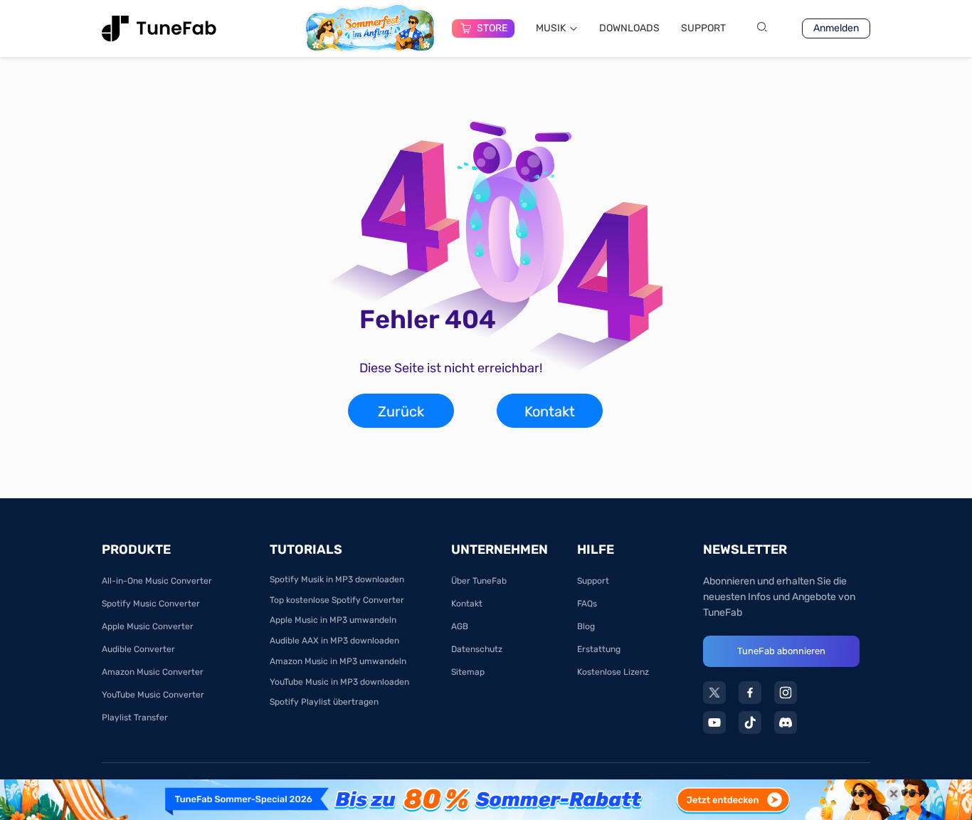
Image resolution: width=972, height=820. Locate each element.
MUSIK (551, 28)
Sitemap (468, 672)
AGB (459, 626)
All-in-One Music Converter (157, 581)
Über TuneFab (479, 581)
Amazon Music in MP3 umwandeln (338, 661)
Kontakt (549, 411)
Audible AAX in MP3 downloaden (334, 641)
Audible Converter (138, 649)
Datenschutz (476, 649)
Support (593, 581)
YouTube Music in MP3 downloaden (339, 682)
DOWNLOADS (629, 28)
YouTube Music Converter (153, 695)
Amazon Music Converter (153, 672)
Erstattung (598, 649)
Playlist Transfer (135, 717)
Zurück (401, 411)
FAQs (587, 604)
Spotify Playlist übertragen (324, 702)
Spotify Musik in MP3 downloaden (337, 579)
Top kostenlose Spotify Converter (337, 600)
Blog (586, 626)
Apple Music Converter (148, 626)
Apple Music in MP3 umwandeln (333, 620)
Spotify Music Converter (151, 604)
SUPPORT (703, 28)
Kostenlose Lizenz (613, 672)
